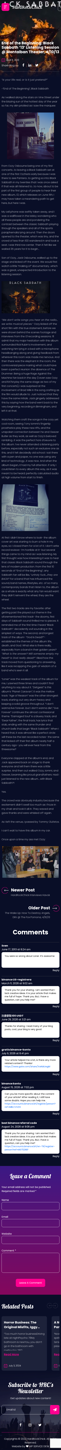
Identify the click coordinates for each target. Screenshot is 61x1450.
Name (5, 1200)
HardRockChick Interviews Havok (30, 895)
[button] (49, 1305)
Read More (11, 1354)
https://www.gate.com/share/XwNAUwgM (27, 1066)
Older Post (39, 908)
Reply (56, 970)
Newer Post (23, 890)
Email (5, 1217)
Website (7, 1234)
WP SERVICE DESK (38, 1446)
